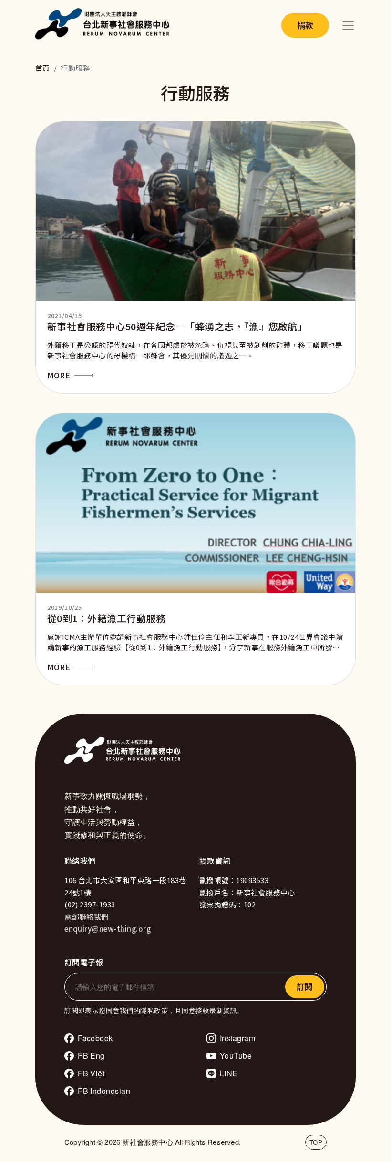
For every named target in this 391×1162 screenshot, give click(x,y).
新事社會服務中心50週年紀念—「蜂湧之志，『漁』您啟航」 (177, 326)
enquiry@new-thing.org (107, 929)
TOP (315, 1142)
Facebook (95, 1038)
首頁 (42, 68)
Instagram (237, 1038)
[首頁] (105, 25)
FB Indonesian (104, 1090)
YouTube (236, 1055)
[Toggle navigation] (348, 25)
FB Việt (91, 1073)
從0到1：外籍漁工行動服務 (106, 618)
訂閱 (304, 986)
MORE (58, 375)
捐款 (305, 25)
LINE (229, 1073)
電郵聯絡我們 (86, 917)
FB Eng (91, 1055)
